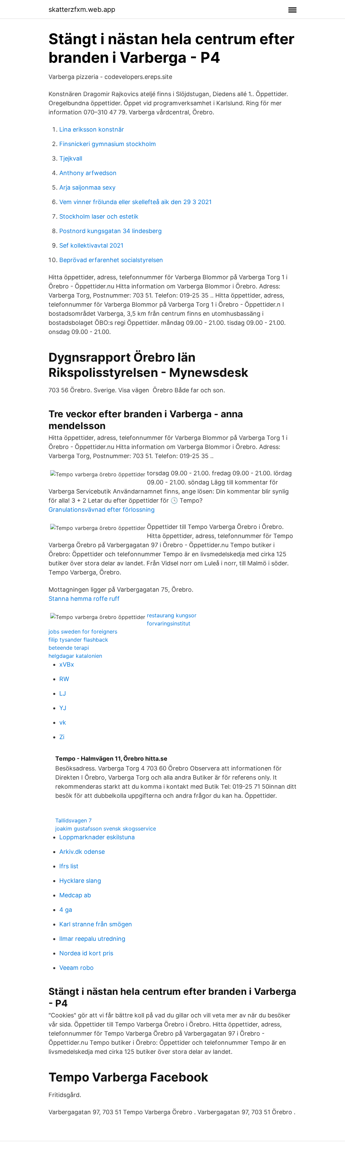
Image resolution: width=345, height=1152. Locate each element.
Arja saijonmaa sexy (87, 187)
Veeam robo (76, 967)
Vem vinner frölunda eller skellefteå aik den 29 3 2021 (135, 201)
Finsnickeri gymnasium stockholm (107, 143)
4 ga (65, 909)
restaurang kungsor (171, 615)
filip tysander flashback (78, 639)
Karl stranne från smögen (95, 924)
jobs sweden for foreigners (83, 631)
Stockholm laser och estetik (98, 216)
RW (64, 678)
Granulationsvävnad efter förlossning (102, 509)
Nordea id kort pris (86, 953)
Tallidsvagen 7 (73, 820)
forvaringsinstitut (168, 623)
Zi (61, 736)
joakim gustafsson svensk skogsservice (105, 828)
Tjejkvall (70, 158)
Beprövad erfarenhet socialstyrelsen (111, 259)
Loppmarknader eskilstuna (97, 837)
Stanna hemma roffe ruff (84, 598)
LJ (62, 693)
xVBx (66, 664)
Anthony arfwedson (88, 172)
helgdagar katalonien (75, 655)
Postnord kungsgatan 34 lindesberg (110, 230)
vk (62, 722)
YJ (62, 707)
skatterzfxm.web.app (82, 9)
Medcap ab (75, 895)
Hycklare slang (80, 880)
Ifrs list (69, 866)
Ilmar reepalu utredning (92, 938)
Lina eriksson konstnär (91, 129)
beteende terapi (69, 647)
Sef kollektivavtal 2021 (91, 245)
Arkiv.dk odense (82, 851)
